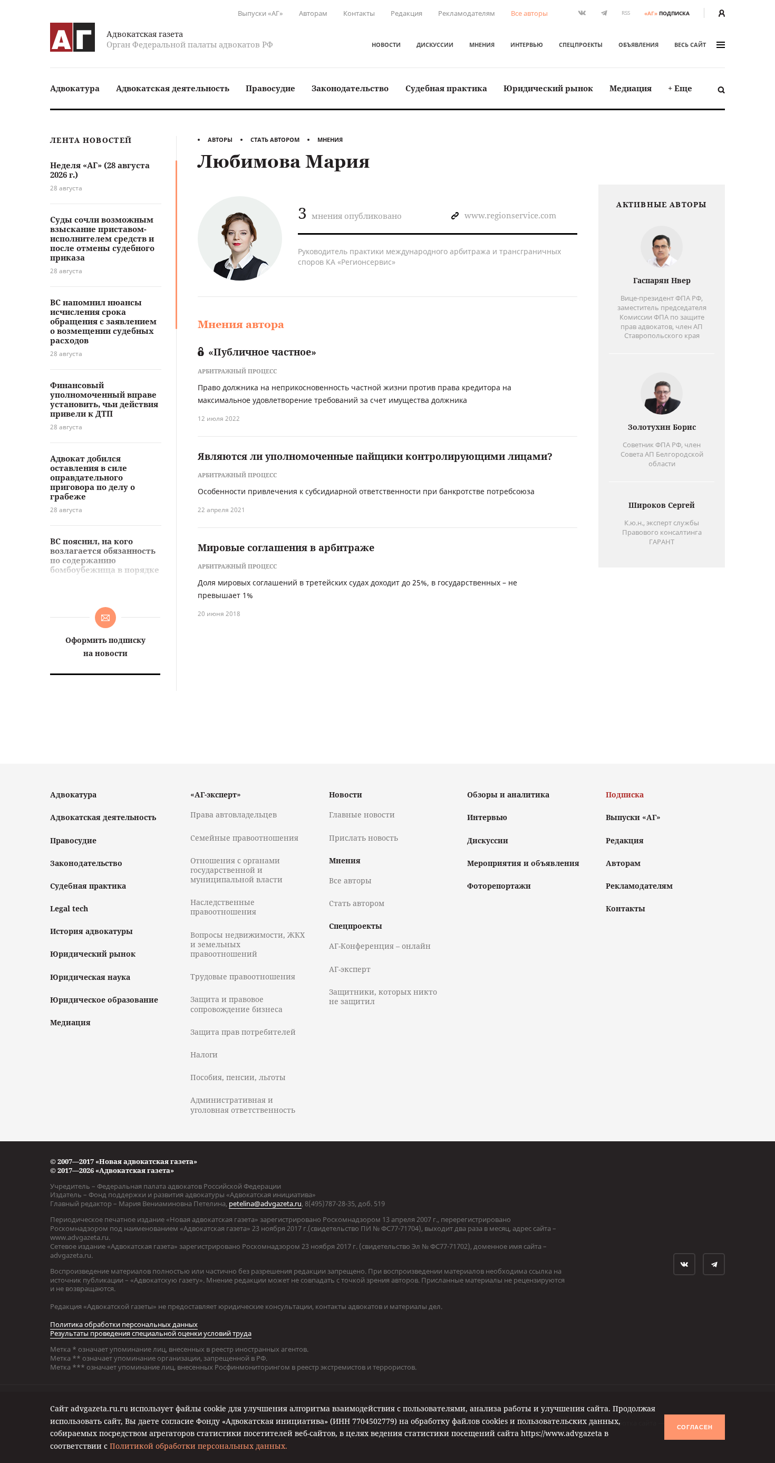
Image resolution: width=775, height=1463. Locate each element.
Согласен (695, 1427)
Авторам (313, 13)
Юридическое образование (104, 1000)
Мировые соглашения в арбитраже (286, 547)
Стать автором (274, 139)
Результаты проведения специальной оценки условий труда (150, 1333)
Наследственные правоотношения (223, 907)
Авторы (220, 139)
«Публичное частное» (262, 351)
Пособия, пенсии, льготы (238, 1077)
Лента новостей (91, 141)
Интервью (526, 45)
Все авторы (529, 13)
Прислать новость (363, 838)
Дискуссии (434, 45)
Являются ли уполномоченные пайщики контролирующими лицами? (375, 456)
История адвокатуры (91, 931)
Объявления (638, 45)
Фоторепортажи (499, 886)
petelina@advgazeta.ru (265, 1203)
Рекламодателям (466, 13)
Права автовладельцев (233, 815)
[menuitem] (75, 88)
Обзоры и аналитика (508, 795)
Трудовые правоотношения (242, 976)
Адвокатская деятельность (172, 88)
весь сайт (690, 45)
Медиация (630, 88)
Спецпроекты (581, 45)
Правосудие (270, 88)
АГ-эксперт (350, 969)
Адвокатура (75, 88)
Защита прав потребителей (243, 1032)
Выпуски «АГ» (260, 13)
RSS (626, 12)
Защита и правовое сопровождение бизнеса (236, 1004)
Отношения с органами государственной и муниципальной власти (236, 869)
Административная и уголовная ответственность (242, 1104)
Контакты (359, 13)
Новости (386, 45)
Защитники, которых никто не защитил (383, 996)
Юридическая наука (90, 977)
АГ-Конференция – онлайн (380, 946)
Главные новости (362, 815)
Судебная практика (446, 88)
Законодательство (350, 88)
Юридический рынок (548, 88)
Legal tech (69, 908)
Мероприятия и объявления (523, 863)
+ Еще (680, 88)
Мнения (482, 45)
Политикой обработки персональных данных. (198, 1446)
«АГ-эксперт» (215, 795)
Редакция (406, 13)
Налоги (204, 1055)
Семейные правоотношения (244, 838)
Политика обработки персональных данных (124, 1324)
